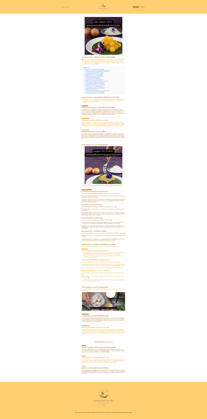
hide (88, 67)
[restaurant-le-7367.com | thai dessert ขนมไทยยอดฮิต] (103, 6)
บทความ (67, 7)
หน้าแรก (63, 7)
